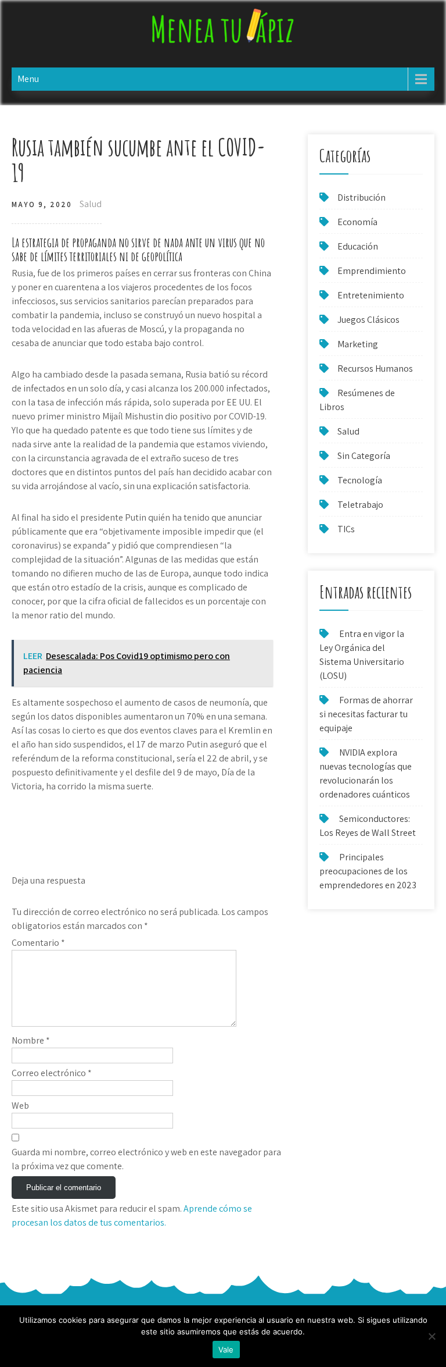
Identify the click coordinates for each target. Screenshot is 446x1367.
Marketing (357, 344)
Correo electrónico (52, 1073)
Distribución (361, 197)
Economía (357, 222)
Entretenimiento (370, 295)
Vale (226, 1349)
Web (20, 1105)
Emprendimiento (371, 271)
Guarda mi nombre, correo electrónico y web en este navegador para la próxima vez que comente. (146, 1159)
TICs (346, 529)
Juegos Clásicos (368, 320)
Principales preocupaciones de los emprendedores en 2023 (367, 871)
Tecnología (359, 480)
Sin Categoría (363, 456)
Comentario (38, 943)
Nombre (31, 1040)
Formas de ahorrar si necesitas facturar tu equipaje (366, 714)
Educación (357, 246)
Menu (28, 79)
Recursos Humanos (375, 368)
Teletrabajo (360, 505)
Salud (91, 204)
